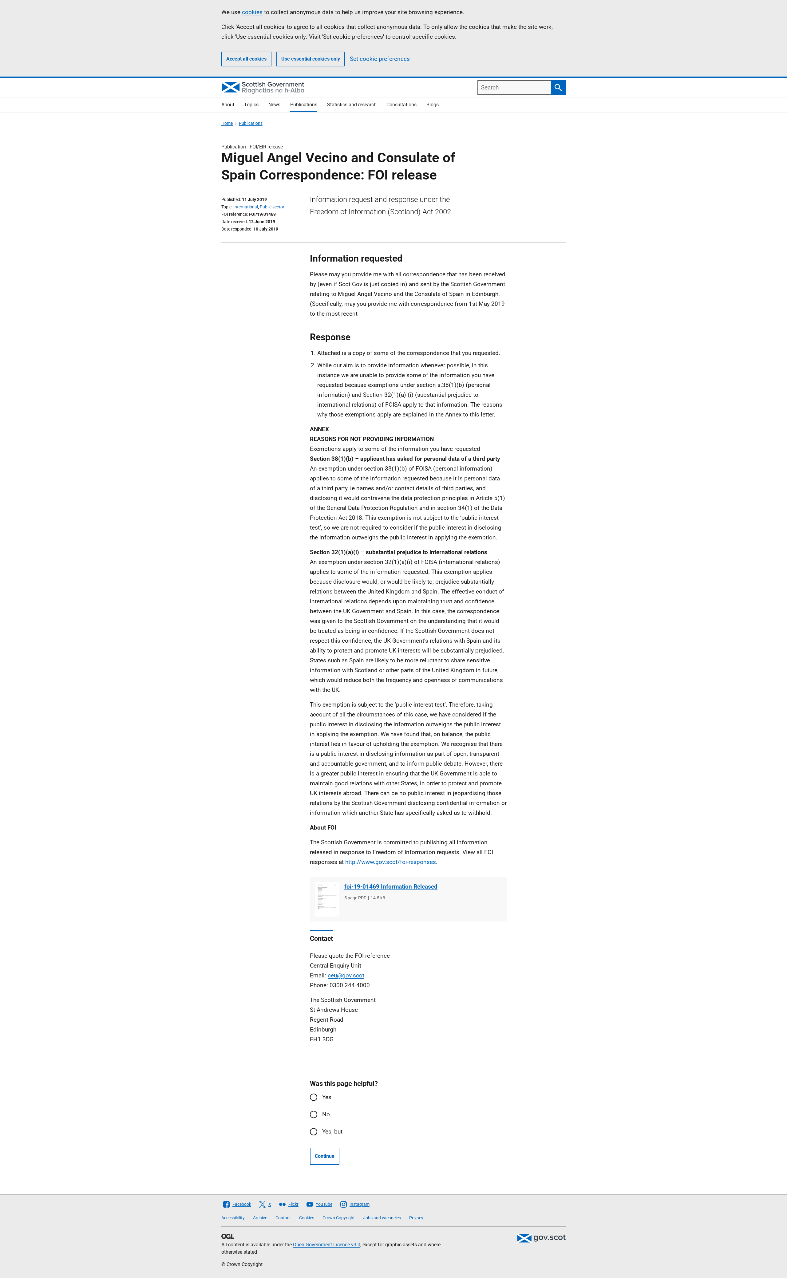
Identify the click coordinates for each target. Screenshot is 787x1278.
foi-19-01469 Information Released (390, 886)
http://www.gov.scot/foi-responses (390, 862)
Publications (303, 105)
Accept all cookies (246, 59)
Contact (283, 1217)
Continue (324, 1156)
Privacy (416, 1217)
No (326, 1114)
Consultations (401, 105)
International (245, 206)
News (274, 105)
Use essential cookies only (310, 59)
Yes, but (332, 1131)
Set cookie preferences (380, 58)
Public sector (272, 206)
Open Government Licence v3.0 (326, 1245)
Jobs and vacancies (382, 1217)
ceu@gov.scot (346, 975)
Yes (326, 1097)
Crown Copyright (338, 1217)
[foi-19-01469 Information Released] (327, 899)
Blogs (432, 105)
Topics (251, 105)
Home (227, 123)
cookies (252, 12)
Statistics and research (352, 105)
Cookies (306, 1217)
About (227, 105)
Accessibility (233, 1217)
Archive (260, 1217)
